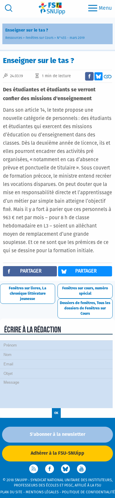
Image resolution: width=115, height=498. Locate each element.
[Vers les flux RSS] (33, 468)
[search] (8, 8)
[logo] (52, 8)
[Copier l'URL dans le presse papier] (107, 76)
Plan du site (11, 492)
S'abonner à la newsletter (57, 434)
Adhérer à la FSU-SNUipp (57, 453)
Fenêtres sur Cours (39, 37)
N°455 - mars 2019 (71, 37)
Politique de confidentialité (88, 492)
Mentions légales (42, 492)
